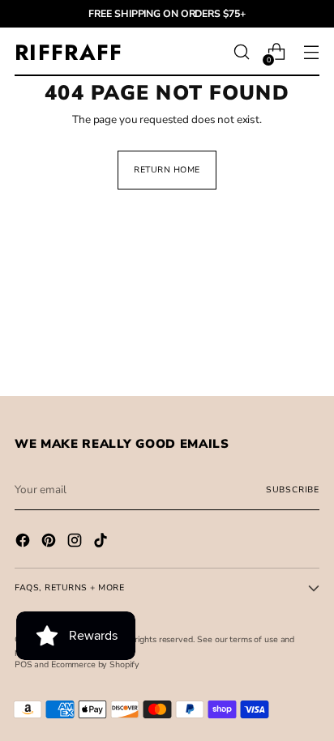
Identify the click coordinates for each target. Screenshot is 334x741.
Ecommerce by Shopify (95, 664)
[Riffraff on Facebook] (24, 542)
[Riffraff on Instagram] (76, 542)
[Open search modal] (241, 52)
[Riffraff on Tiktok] (102, 542)
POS (23, 664)
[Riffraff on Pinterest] (50, 542)
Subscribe (292, 489)
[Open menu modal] (311, 52)
